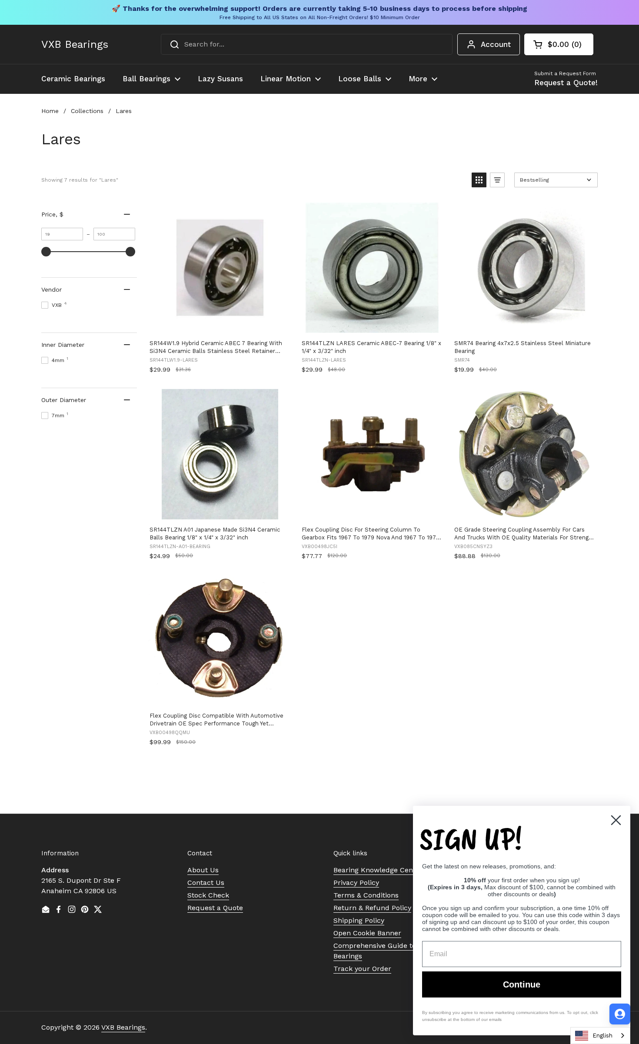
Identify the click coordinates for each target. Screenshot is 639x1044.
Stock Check (208, 895)
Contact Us (205, 882)
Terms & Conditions (366, 895)
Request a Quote (215, 908)
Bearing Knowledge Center (378, 870)
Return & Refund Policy (372, 908)
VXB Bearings (74, 44)
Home (50, 110)
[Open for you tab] (619, 1014)
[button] (558, 44)
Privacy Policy (356, 882)
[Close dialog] (616, 820)
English (602, 1035)
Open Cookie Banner (367, 933)
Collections (87, 110)
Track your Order (362, 968)
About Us (203, 870)
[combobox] (307, 44)
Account (496, 44)
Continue (521, 984)
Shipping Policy (358, 920)
